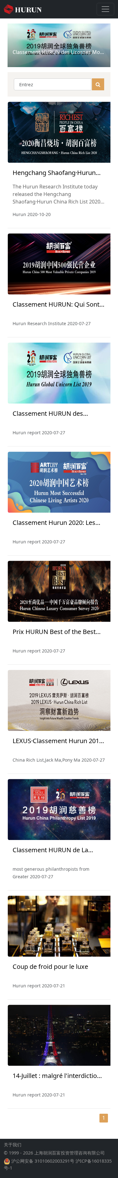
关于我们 (12, 1145)
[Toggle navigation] (105, 9)
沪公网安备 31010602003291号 (42, 1161)
